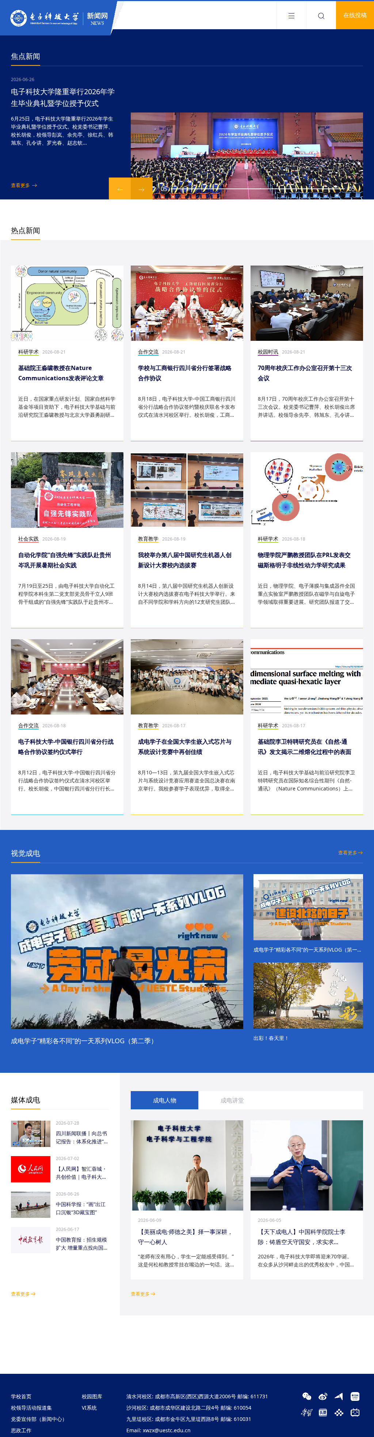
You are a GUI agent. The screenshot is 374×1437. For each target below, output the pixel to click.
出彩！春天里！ (271, 1037)
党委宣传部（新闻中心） (39, 1418)
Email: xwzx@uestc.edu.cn (158, 1430)
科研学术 (28, 351)
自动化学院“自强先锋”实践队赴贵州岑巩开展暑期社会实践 (64, 560)
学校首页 (21, 1396)
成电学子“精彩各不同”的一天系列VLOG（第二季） (84, 1040)
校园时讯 (268, 351)
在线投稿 (355, 15)
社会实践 (28, 538)
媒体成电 (25, 1100)
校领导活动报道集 (31, 1407)
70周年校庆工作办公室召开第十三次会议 (305, 373)
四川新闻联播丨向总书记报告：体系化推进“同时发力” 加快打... (82, 1138)
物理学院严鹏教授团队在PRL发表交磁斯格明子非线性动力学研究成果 (304, 560)
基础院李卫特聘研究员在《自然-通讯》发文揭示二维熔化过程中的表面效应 (304, 747)
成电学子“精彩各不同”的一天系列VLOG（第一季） (308, 949)
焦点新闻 (25, 56)
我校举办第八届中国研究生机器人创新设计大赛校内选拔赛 (185, 560)
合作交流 (148, 351)
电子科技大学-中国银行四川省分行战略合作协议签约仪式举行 (66, 746)
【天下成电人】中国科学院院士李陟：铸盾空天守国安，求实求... (302, 1237)
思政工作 (21, 1430)
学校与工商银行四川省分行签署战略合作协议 (185, 373)
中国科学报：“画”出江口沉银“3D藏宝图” (81, 1208)
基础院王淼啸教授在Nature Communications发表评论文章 (61, 373)
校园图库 (92, 1396)
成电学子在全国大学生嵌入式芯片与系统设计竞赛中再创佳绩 (185, 746)
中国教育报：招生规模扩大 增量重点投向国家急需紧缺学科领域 (82, 1244)
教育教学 (148, 538)
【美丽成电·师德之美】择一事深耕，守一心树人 (185, 1237)
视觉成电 (25, 853)
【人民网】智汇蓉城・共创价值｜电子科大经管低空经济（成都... (81, 1173)
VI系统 (89, 1407)
